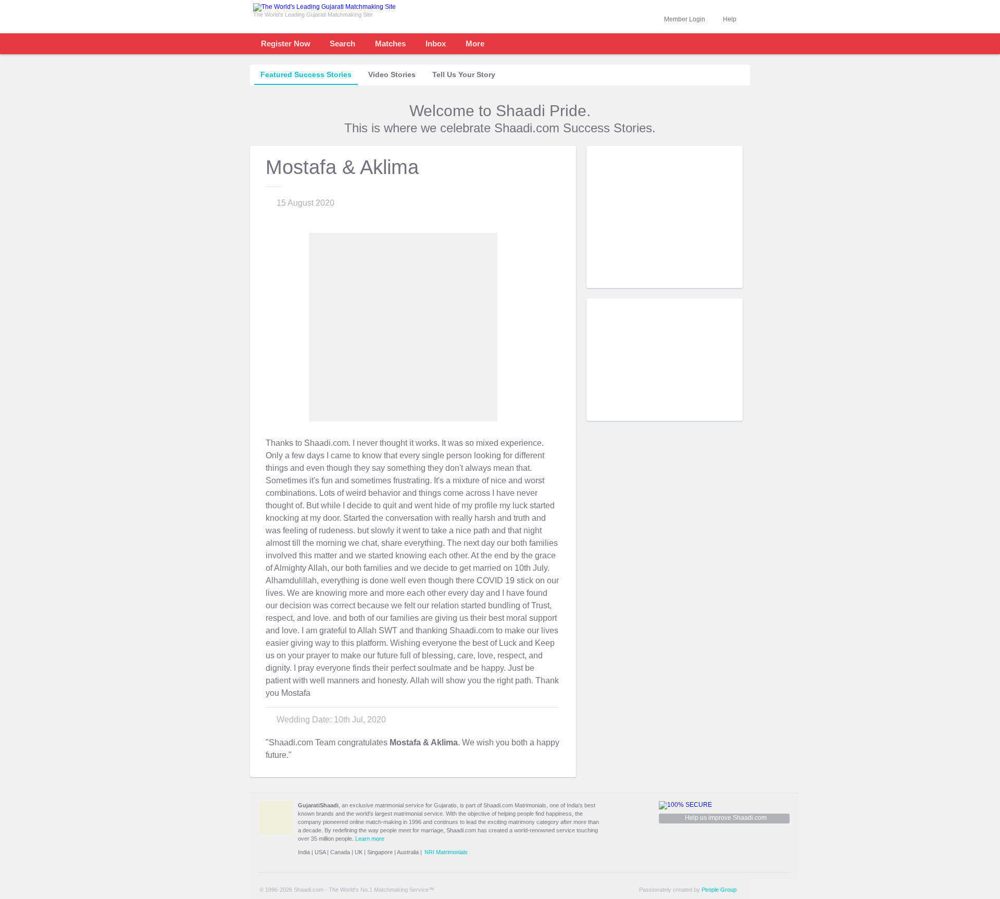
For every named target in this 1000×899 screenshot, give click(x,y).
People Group (719, 889)
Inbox (436, 43)
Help (729, 19)
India (304, 852)
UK (358, 852)
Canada (340, 852)
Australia (408, 852)
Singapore (380, 852)
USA (320, 852)
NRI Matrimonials (446, 852)
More (475, 43)
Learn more (369, 838)
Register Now (285, 43)
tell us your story (463, 74)
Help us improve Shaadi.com (726, 817)
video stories (392, 74)
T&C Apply (723, 280)
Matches (390, 43)
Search (342, 43)
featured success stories (306, 74)
